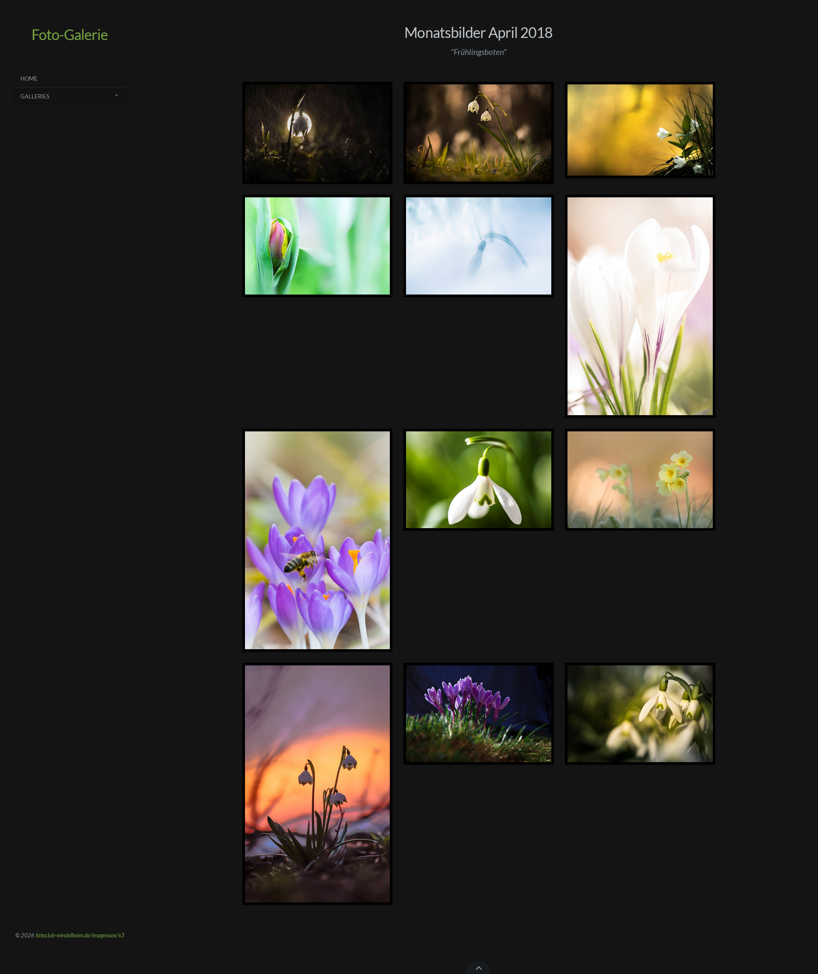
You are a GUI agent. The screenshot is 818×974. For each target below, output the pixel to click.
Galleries (34, 96)
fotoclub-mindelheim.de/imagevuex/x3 (80, 935)
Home (28, 78)
